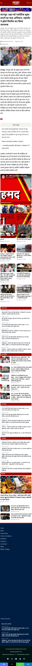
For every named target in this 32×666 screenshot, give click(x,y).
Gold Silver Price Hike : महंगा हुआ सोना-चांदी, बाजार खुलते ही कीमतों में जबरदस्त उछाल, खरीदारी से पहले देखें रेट (15, 497)
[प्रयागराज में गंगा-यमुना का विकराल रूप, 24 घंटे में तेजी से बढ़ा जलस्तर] (24, 248)
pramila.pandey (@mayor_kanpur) (15, 145)
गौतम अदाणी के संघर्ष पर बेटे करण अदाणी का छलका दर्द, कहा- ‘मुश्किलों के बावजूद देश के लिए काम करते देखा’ (21, 516)
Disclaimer (3, 539)
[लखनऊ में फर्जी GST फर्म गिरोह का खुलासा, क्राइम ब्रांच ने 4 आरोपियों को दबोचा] (24, 289)
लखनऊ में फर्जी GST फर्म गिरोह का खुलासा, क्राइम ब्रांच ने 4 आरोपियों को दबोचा (24, 296)
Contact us (3, 541)
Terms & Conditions (5, 536)
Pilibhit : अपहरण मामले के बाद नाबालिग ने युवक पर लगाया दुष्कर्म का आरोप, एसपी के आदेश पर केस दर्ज (7, 256)
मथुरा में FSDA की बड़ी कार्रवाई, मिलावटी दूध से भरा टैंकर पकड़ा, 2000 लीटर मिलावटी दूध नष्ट (7, 237)
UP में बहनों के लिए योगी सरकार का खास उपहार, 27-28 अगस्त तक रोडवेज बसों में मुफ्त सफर (24, 217)
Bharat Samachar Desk (7, 41)
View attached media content (12, 141)
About (2, 531)
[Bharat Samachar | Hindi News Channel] (16, 3)
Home (2, 528)
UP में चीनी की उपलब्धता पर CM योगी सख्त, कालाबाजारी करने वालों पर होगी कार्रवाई (23, 275)
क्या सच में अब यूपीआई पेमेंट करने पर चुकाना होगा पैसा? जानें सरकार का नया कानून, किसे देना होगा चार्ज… (20, 507)
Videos (2, 547)
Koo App (16, 125)
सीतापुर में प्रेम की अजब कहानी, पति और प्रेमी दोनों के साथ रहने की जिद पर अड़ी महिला (7, 297)
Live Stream (3, 544)
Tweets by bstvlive (5, 619)
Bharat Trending (4, 549)
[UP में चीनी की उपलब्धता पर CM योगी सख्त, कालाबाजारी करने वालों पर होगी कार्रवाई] (24, 268)
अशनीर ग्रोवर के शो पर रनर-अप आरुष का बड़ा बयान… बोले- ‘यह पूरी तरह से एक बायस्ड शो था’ (21, 387)
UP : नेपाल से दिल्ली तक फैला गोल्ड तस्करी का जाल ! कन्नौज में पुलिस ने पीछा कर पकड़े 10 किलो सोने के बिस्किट (21, 369)
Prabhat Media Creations (22, 654)
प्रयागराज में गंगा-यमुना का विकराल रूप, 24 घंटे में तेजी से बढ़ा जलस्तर (24, 255)
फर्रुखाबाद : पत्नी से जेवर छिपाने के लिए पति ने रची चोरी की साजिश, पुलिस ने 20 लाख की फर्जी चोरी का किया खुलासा (24, 237)
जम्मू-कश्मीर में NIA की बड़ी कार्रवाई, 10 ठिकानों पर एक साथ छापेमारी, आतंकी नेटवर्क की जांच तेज (7, 217)
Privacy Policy (4, 533)
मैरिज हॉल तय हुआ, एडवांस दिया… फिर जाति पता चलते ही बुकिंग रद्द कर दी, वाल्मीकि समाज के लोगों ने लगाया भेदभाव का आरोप (7, 277)
